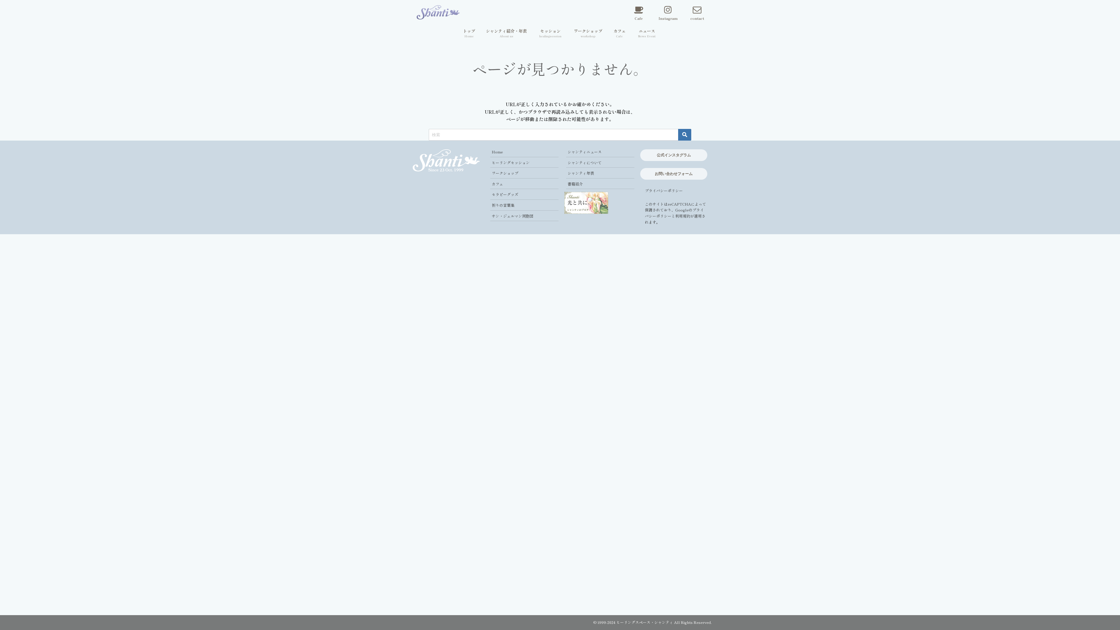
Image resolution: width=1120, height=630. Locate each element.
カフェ (497, 184)
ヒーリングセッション (511, 162)
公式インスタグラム (674, 155)
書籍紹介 (575, 184)
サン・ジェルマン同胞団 (512, 216)
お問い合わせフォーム (674, 173)
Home (497, 152)
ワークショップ (505, 173)
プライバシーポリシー (664, 190)
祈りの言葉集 (503, 205)
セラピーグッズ (505, 194)
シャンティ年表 (581, 173)
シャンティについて (585, 162)
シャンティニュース (585, 152)
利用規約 (682, 216)
